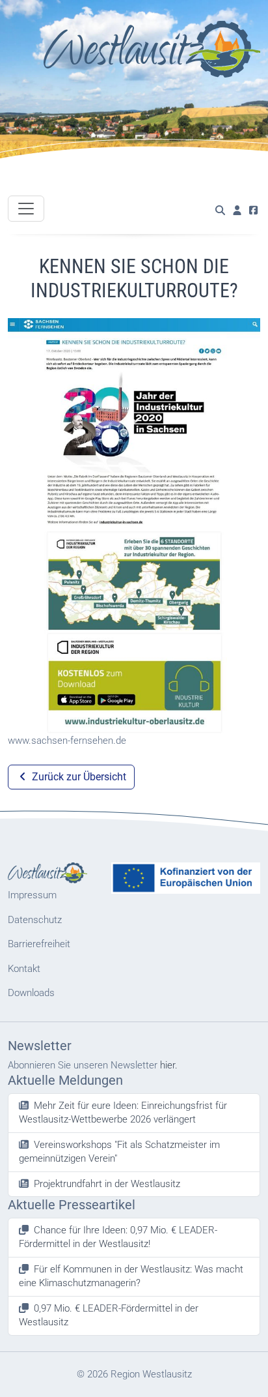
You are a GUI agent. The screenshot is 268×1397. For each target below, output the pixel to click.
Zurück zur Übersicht (77, 777)
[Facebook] (253, 211)
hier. (169, 1065)
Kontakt (24, 969)
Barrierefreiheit (39, 944)
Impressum (32, 895)
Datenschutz (35, 920)
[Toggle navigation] (26, 209)
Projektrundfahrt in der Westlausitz (107, 1184)
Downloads (31, 993)
